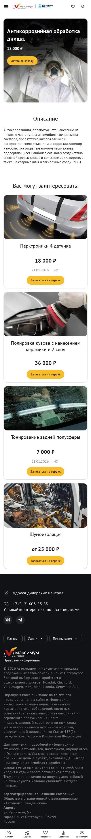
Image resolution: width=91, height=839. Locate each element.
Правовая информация (22, 660)
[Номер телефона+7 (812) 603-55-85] (82, 7)
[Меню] (6, 6)
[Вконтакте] (8, 620)
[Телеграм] (20, 620)
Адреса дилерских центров (38, 592)
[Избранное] (73, 7)
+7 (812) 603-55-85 (30, 603)
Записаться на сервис (45, 280)
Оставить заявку (22, 61)
